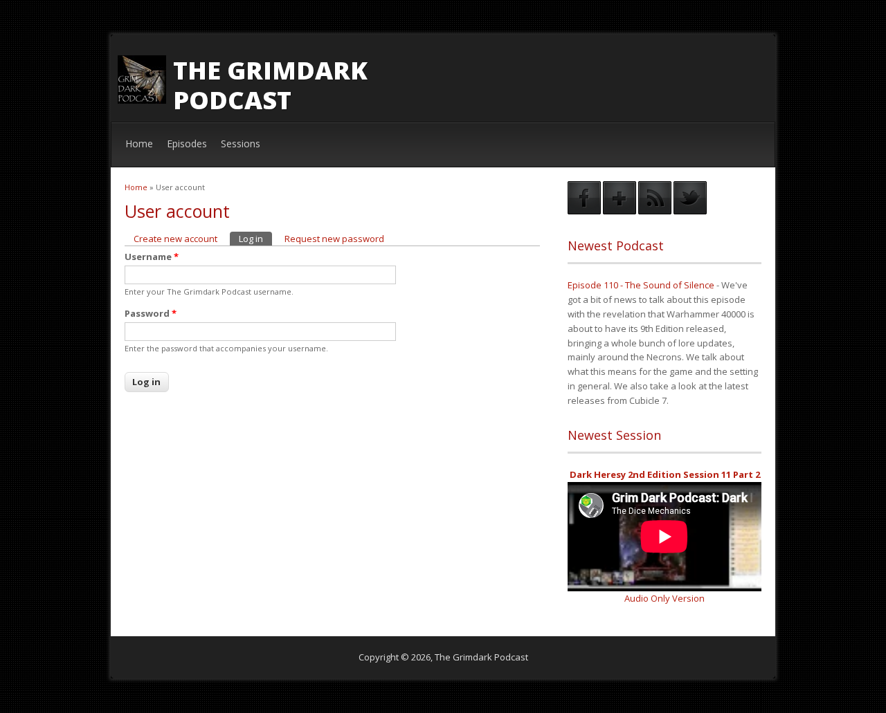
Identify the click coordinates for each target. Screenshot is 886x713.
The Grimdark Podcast (270, 85)
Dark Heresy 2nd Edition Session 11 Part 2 (665, 474)
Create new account (175, 238)
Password (151, 313)
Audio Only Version (664, 598)
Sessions (240, 143)
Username (152, 256)
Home (139, 143)
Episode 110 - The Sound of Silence (641, 285)
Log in (255, 238)
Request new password (334, 238)
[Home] (142, 100)
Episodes (187, 143)
